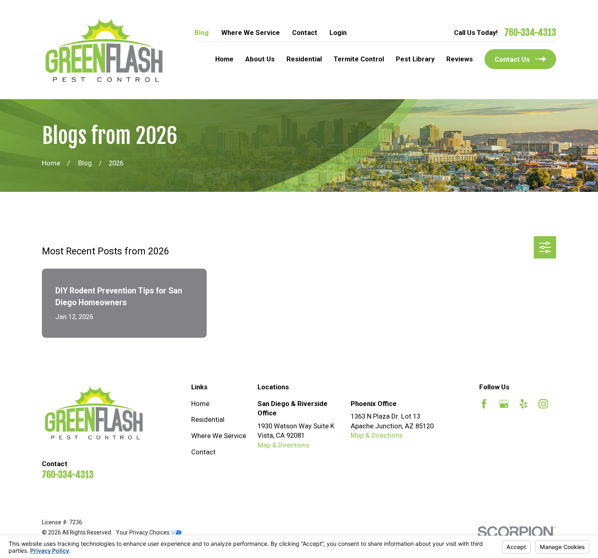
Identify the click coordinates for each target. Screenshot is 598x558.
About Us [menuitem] (260, 59)
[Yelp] (523, 403)
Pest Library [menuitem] (415, 59)
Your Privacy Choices (143, 532)
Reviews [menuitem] (459, 59)
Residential (208, 419)
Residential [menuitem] (304, 59)
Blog (201, 32)
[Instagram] (543, 403)
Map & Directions (283, 445)
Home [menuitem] (224, 59)
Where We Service (250, 32)
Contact (304, 32)
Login (338, 32)
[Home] (104, 50)
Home (200, 404)
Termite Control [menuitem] (359, 59)
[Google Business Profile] (504, 403)
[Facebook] (484, 403)
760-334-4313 (530, 32)
